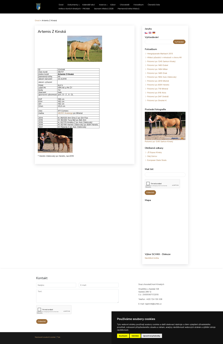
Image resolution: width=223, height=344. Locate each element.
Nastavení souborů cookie (45, 337)
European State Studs (156, 160)
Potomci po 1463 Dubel (157, 65)
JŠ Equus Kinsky (154, 152)
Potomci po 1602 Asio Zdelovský (161, 77)
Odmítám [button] (135, 336)
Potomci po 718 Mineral (157, 89)
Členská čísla (154, 4)
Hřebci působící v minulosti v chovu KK (164, 57)
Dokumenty (72, 4)
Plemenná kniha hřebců (128, 8)
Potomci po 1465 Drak (157, 73)
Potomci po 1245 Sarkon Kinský (161, 61)
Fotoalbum (139, 4)
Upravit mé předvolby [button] (151, 336)
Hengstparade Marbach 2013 (160, 53)
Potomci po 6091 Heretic (158, 85)
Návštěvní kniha (152, 258)
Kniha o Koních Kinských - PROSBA (74, 8)
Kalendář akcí (88, 4)
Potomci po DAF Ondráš (158, 96)
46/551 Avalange (65, 113)
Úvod (61, 4)
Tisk (58, 337)
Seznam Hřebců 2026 (103, 8)
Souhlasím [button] (123, 336)
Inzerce (102, 4)
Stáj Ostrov (152, 156)
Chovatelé (124, 4)
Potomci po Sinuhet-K (157, 100)
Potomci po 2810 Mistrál (158, 81)
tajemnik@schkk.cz (153, 304)
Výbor (113, 4)
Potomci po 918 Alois (156, 92)
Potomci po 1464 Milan (157, 69)
